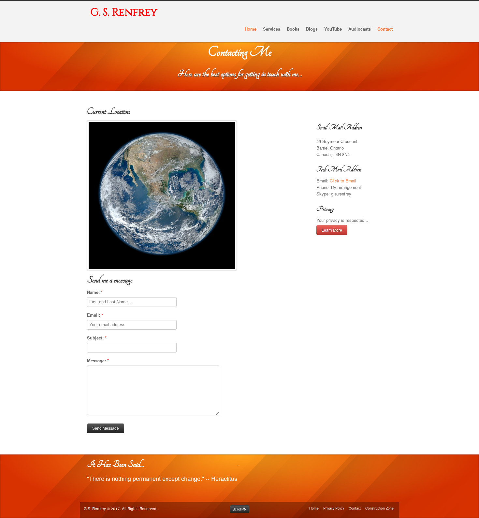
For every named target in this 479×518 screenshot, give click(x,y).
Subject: (97, 338)
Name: (95, 292)
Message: (98, 360)
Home (314, 508)
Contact (355, 508)
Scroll (237, 508)
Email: (95, 315)
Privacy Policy (333, 508)
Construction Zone (379, 508)
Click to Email (343, 181)
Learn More (332, 230)
